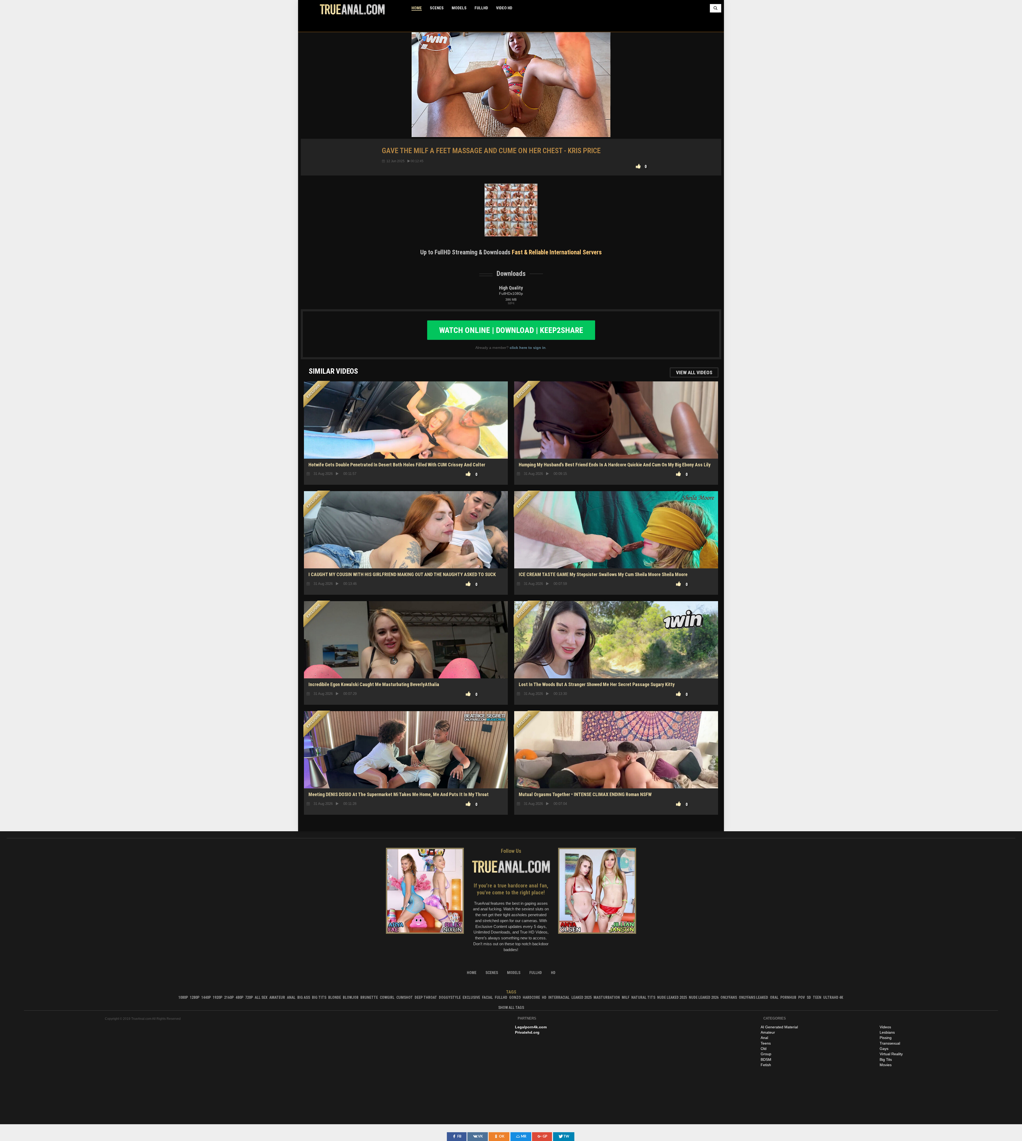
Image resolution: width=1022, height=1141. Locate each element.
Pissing (886, 1038)
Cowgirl (387, 997)
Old (764, 1048)
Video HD (504, 8)
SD (809, 997)
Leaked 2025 (581, 997)
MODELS (459, 8)
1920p (217, 997)
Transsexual (890, 1043)
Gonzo (515, 997)
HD (406, 660)
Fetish (766, 1065)
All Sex (261, 997)
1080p (183, 997)
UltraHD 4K (833, 997)
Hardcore (531, 997)
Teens (766, 1043)
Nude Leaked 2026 (704, 997)
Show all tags (511, 1007)
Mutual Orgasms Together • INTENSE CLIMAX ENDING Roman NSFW (585, 794)
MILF (625, 997)
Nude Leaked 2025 (672, 997)
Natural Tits (643, 997)
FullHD (481, 8)
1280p (194, 997)
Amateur (277, 997)
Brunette (369, 997)
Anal (291, 997)
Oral (774, 997)
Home (416, 8)
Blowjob (350, 997)
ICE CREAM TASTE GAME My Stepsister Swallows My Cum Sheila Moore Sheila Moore (603, 574)
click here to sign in (528, 347)
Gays (884, 1048)
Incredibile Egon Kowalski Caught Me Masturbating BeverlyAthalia (373, 684)
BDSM (766, 1059)
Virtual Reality (891, 1054)
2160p (229, 997)
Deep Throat (426, 997)
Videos (885, 1027)
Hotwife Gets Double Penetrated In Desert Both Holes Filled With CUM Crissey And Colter (396, 464)
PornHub (788, 997)
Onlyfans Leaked (753, 997)
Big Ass (303, 997)
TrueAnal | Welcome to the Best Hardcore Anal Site (352, 9)
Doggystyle (450, 997)
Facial (487, 997)
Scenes (437, 8)
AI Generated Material (779, 1027)
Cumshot (404, 997)
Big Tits (319, 997)
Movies (886, 1065)
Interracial (559, 997)
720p (249, 997)
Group (766, 1054)
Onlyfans (728, 997)
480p (239, 997)
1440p (206, 997)
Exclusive (471, 997)
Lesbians (887, 1032)
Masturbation (607, 997)
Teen (817, 997)
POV (801, 997)
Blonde (334, 997)
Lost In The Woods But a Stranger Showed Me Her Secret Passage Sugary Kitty (597, 684)
